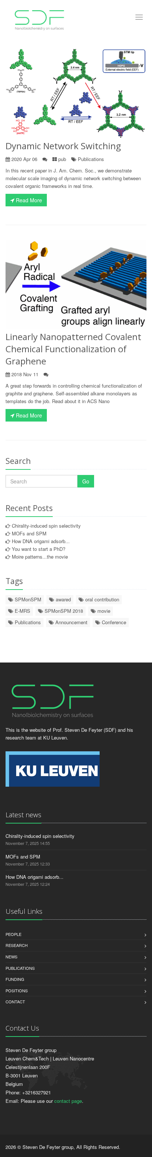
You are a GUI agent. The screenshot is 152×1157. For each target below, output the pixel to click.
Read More (28, 200)
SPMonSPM (27, 599)
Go (85, 481)
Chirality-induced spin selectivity (46, 525)
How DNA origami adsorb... (41, 541)
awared (62, 599)
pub (62, 158)
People (13, 934)
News (11, 956)
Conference (113, 622)
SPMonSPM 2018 (63, 610)
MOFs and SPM (29, 533)
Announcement (70, 622)
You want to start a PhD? (38, 548)
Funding (15, 979)
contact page (68, 1100)
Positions (17, 990)
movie (103, 610)
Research (17, 945)
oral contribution (101, 599)
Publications (91, 158)
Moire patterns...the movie (40, 556)
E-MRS (21, 610)
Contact (15, 1001)
